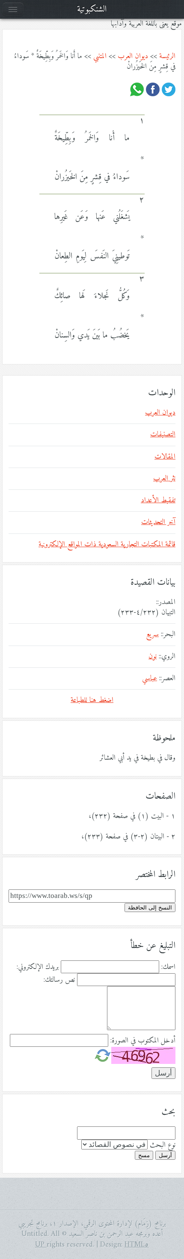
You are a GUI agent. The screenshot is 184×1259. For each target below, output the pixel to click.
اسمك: (168, 967)
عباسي (149, 678)
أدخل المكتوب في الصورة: (142, 1040)
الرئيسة (167, 56)
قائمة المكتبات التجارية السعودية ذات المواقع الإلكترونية (107, 544)
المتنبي (100, 56)
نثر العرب (164, 478)
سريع (152, 634)
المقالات (164, 456)
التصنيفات (162, 434)
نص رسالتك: (59, 980)
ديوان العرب (133, 56)
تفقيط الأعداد (158, 500)
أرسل (165, 1155)
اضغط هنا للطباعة (92, 700)
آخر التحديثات (158, 522)
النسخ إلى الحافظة (150, 907)
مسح (144, 1155)
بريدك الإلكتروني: (38, 967)
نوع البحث (162, 1145)
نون (152, 656)
